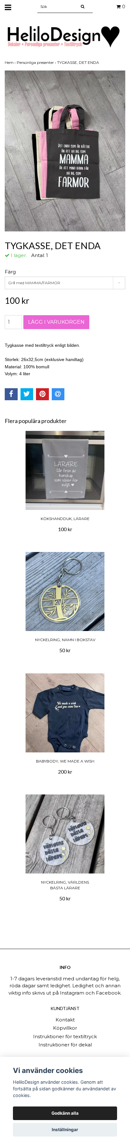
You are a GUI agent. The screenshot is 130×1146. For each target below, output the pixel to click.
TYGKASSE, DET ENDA (78, 62)
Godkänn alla (65, 1113)
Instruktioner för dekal (65, 1045)
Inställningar (65, 1129)
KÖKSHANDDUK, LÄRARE (65, 518)
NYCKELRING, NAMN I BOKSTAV (65, 639)
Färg (10, 272)
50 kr (65, 650)
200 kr (65, 772)
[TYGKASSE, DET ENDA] (65, 150)
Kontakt (65, 1020)
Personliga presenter (37, 62)
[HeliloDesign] (65, 37)
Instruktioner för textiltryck (65, 1036)
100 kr (65, 529)
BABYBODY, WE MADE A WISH (65, 761)
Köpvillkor (65, 1028)
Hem (11, 62)
